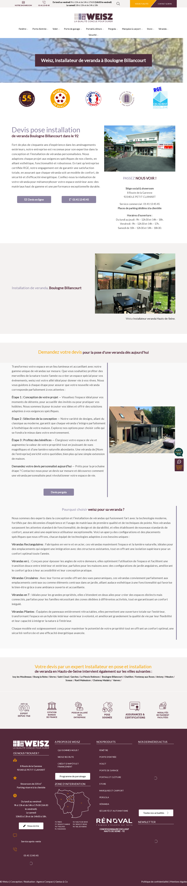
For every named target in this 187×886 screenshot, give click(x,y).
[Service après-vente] (15, 835)
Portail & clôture (94, 28)
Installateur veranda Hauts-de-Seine (154, 318)
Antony (159, 676)
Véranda (163, 28)
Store (149, 28)
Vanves (116, 680)
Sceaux (69, 680)
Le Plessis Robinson (90, 676)
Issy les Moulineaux (22, 676)
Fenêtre (22, 28)
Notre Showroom (23, 5)
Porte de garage (72, 28)
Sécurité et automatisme (113, 811)
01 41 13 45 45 (44, 5)
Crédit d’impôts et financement (68, 765)
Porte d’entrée (39, 28)
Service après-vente (31, 841)
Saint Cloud (63, 676)
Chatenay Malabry (102, 680)
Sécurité (93, 34)
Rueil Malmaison (83, 680)
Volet (55, 28)
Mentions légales (178, 881)
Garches (75, 676)
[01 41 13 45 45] (44, 2)
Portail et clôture (110, 777)
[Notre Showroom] (23, 2)
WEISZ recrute (66, 757)
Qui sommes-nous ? (68, 750)
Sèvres (52, 676)
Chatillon (128, 676)
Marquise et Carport (111, 790)
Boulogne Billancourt (112, 676)
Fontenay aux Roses (145, 676)
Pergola (112, 28)
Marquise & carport (131, 28)
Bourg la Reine (40, 676)
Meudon (169, 676)
